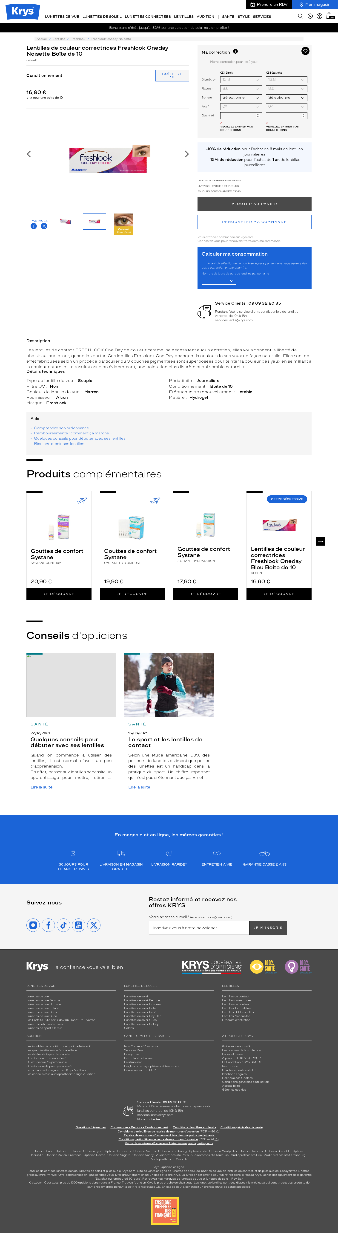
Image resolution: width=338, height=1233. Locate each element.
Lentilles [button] (184, 17)
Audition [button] (205, 17)
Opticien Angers (118, 1155)
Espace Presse (232, 1054)
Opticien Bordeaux (118, 1151)
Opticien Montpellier (223, 1151)
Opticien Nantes (145, 1151)
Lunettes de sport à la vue (44, 1028)
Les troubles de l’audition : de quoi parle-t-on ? (58, 1046)
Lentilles (59, 38)
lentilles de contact (42, 1170)
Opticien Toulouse (68, 1151)
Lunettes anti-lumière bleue (45, 1024)
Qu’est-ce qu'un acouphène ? (46, 1058)
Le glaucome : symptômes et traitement (152, 1066)
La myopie (131, 1054)
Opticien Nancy (143, 1155)
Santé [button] (228, 17)
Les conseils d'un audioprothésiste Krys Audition (60, 1074)
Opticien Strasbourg (172, 1151)
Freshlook (78, 38)
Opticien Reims (94, 1155)
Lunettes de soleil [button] (102, 17)
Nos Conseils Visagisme (141, 1046)
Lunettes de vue (37, 996)
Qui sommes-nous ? (236, 1046)
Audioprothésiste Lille (246, 1155)
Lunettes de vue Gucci (41, 1016)
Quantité (208, 115)
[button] (329, 15)
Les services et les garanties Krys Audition (56, 1070)
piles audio (113, 1170)
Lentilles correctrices (236, 1000)
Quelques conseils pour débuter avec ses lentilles (80, 438)
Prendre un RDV (272, 4)
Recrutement (231, 1066)
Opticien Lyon (93, 1151)
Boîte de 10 (172, 75)
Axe (205, 106)
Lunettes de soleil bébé (140, 1012)
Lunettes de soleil (136, 996)
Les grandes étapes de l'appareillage (51, 1050)
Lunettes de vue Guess (42, 1012)
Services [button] (262, 17)
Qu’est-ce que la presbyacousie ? (49, 1066)
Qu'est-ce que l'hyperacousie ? (47, 1062)
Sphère (208, 97)
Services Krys (133, 1050)
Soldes (129, 1028)
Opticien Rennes (251, 1151)
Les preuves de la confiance (241, 1050)
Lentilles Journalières (237, 1008)
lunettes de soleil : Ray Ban (224, 1178)
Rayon (207, 88)
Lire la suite (41, 787)
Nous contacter (148, 1119)
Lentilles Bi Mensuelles (238, 1012)
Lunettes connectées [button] (148, 17)
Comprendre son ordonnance (61, 428)
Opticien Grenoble (277, 1151)
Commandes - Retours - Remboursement (139, 1127)
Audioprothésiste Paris (172, 1155)
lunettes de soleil (90, 1170)
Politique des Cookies (237, 1078)
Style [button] (244, 17)
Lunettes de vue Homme (43, 1004)
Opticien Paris (43, 1151)
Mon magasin (317, 4)
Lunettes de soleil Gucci (140, 1020)
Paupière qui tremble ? (140, 1070)
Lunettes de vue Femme (43, 1000)
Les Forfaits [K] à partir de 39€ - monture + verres (60, 1020)
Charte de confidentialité (239, 1070)
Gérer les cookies (234, 1089)
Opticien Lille (198, 1151)
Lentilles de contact (235, 996)
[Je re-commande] (319, 16)
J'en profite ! (219, 28)
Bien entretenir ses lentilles (59, 444)
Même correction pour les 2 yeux (234, 62)
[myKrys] (310, 16)
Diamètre (209, 79)
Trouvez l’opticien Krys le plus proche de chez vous (157, 1182)
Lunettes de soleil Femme (142, 1000)
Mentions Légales (234, 1074)
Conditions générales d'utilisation (245, 1081)
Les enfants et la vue (138, 1058)
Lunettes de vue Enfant (42, 1008)
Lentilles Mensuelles (236, 1016)
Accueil (42, 38)
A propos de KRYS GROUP (241, 1058)
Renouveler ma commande (254, 222)
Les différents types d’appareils (48, 1054)
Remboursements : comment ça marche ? (73, 433)
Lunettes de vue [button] (62, 17)
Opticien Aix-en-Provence (63, 1155)
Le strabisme (133, 1062)
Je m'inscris (268, 928)
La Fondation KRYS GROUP (242, 1062)
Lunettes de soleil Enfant (141, 1008)
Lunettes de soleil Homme (142, 1004)
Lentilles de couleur (235, 1004)
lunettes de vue (66, 1170)
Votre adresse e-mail (190, 917)
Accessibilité (231, 1085)
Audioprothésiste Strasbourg (284, 1155)
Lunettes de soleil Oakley (141, 1024)
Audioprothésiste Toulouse (209, 1155)
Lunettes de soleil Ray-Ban (142, 1016)
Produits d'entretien (236, 1020)
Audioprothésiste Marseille (169, 1159)
